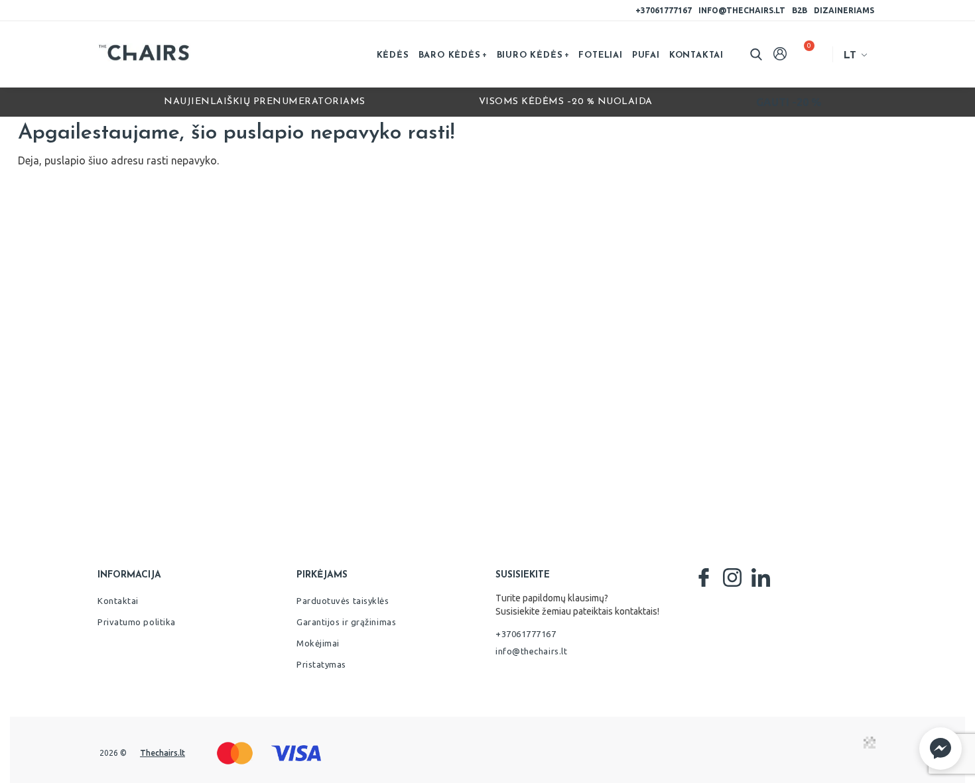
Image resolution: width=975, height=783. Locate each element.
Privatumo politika (137, 622)
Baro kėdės (450, 55)
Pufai (646, 55)
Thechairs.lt (162, 753)
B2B (799, 10)
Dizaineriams (844, 10)
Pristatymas (321, 664)
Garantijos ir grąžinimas (346, 622)
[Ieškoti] (756, 54)
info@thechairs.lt (741, 10)
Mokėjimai (318, 643)
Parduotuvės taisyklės (342, 600)
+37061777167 (663, 10)
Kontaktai (696, 55)
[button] (940, 748)
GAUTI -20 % (788, 102)
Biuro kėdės (530, 55)
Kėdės (393, 55)
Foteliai (600, 55)
